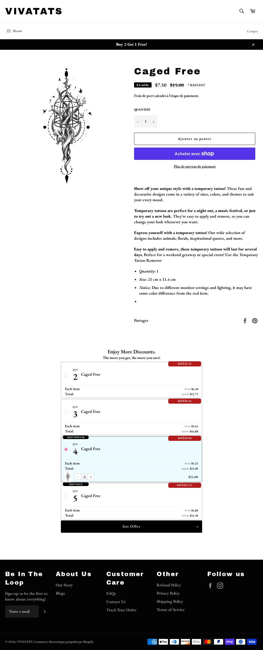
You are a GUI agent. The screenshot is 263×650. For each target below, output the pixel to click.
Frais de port (144, 95)
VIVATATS (34, 11)
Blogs (60, 593)
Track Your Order (121, 610)
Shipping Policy (170, 601)
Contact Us (116, 601)
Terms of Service (171, 609)
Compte (252, 31)
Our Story (64, 585)
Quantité (142, 110)
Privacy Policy (168, 593)
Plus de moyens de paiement (195, 166)
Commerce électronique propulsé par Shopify (63, 641)
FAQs (111, 593)
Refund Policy (169, 585)
